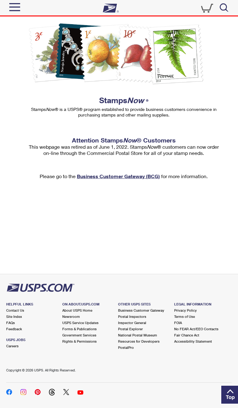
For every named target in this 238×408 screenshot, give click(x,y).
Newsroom (71, 316)
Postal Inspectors (132, 316)
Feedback (14, 329)
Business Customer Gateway (141, 310)
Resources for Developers (139, 341)
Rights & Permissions (79, 341)
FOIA (178, 323)
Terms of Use (184, 316)
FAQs (10, 323)
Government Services (79, 335)
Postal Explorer (130, 329)
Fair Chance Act (186, 335)
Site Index (14, 316)
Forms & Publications (79, 329)
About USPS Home (77, 310)
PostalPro (126, 347)
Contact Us (15, 310)
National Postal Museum (137, 335)
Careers (12, 346)
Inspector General (132, 323)
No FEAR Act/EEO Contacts (196, 329)
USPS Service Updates (80, 323)
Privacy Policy (185, 310)
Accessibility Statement (193, 341)
